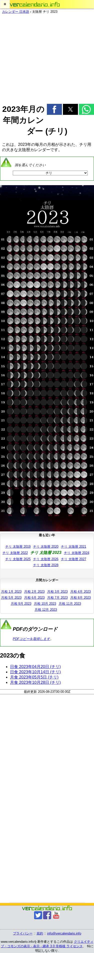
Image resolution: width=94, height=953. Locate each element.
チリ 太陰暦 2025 (18, 559)
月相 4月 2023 (80, 591)
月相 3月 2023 (57, 591)
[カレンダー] (35, 4)
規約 (40, 933)
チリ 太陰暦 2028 (45, 565)
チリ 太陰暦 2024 (76, 553)
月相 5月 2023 (11, 597)
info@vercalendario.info (64, 933)
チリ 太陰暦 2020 (45, 546)
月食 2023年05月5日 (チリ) (34, 677)
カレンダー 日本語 (15, 12)
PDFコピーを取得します (31, 639)
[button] (5, 4)
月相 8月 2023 (80, 597)
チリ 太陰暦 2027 (73, 559)
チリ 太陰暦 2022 (15, 553)
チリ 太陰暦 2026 (45, 559)
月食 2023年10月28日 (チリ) (35, 682)
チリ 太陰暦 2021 (73, 546)
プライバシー (23, 933)
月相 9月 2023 (21, 603)
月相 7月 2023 (57, 597)
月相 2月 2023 (34, 591)
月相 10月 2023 (45, 603)
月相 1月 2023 (11, 591)
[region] (47, 57)
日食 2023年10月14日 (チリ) (35, 672)
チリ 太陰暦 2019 (18, 546)
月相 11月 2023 (70, 603)
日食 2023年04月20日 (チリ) (35, 667)
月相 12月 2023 (46, 609)
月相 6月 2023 (34, 597)
